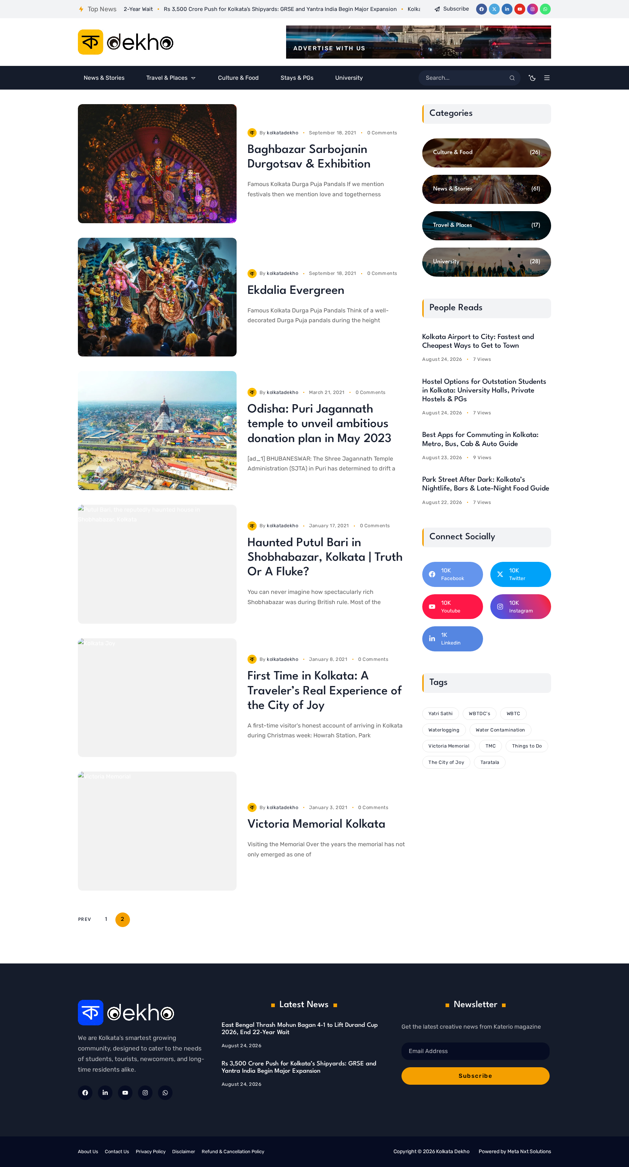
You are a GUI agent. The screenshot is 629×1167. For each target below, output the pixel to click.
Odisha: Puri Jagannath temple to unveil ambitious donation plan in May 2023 (319, 424)
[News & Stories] (486, 189)
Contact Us (117, 1151)
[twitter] (494, 9)
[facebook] (481, 9)
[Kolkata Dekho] (126, 42)
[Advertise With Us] (418, 42)
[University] (486, 262)
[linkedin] (507, 9)
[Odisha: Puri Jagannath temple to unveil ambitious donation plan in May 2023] (157, 430)
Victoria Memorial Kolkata (316, 825)
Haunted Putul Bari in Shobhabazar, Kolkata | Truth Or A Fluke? (325, 558)
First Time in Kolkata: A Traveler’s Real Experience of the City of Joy (325, 691)
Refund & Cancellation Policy (233, 1151)
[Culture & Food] (486, 152)
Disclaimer (183, 1151)
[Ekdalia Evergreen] (157, 297)
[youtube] (519, 9)
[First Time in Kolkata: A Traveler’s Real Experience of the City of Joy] (157, 697)
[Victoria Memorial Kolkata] (157, 831)
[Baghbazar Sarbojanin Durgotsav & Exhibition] (157, 163)
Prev (84, 919)
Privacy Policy (151, 1151)
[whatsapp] (545, 9)
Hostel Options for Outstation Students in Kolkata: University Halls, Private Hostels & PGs (484, 390)
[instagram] (532, 9)
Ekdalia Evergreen (296, 291)
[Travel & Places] (486, 225)
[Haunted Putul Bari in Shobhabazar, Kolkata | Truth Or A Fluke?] (157, 564)
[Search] (512, 78)
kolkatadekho (282, 132)
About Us (88, 1151)
